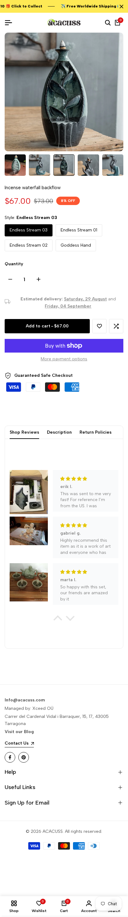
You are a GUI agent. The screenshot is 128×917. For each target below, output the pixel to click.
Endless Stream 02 (29, 245)
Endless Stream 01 (79, 230)
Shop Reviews (24, 432)
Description (59, 432)
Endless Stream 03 (29, 230)
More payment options (64, 359)
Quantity (14, 264)
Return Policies (96, 432)
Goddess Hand (76, 245)
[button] (99, 326)
